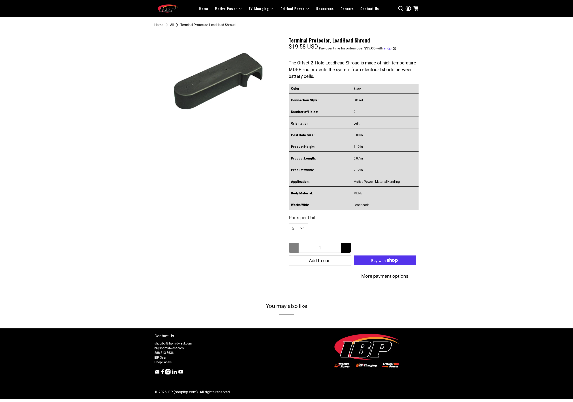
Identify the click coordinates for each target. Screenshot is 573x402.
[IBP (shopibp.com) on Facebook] (162, 373)
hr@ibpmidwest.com (169, 348)
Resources (325, 8)
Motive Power (226, 8)
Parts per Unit (302, 217)
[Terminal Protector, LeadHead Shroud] (219, 79)
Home (203, 8)
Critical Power (292, 8)
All (172, 25)
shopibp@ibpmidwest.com (173, 343)
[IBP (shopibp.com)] (168, 8)
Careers (347, 8)
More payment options (384, 276)
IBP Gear (160, 357)
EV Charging (259, 8)
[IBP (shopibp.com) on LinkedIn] (174, 373)
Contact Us (369, 8)
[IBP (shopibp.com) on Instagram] (168, 373)
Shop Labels (163, 362)
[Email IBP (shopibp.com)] (157, 373)
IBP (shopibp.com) (182, 392)
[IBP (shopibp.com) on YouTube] (181, 373)
